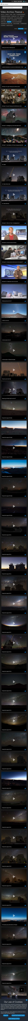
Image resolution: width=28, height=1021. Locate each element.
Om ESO (7, 14)
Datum (25, 28)
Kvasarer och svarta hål (6, 23)
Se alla (2, 14)
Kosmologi (13, 16)
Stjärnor (3, 25)
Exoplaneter (10, 18)
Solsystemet (16, 23)
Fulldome (3, 19)
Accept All (6, 1015)
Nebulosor (3, 21)
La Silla (20, 19)
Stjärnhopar (23, 23)
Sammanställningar (5, 16)
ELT (18, 16)
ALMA (11, 14)
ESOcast (22, 16)
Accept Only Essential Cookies (18, 1015)
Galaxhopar (14, 19)
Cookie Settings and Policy (14, 1018)
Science (15, 1)
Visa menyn (5, 4)
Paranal (9, 21)
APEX (14, 14)
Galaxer (8, 19)
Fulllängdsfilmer (18, 18)
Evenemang (3, 18)
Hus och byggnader (16, 21)
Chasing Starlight (21, 14)
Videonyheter (9, 25)
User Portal (20, 1)
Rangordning (20, 28)
